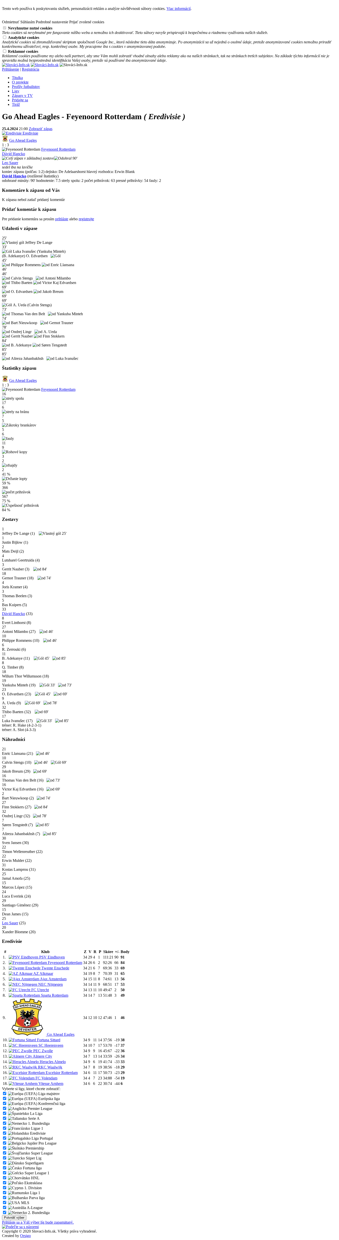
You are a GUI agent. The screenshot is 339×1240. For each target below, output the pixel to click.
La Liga (35, 1113)
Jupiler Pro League (41, 1143)
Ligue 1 (36, 1128)
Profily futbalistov (26, 87)
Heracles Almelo (52, 1062)
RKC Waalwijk (49, 1067)
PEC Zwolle (42, 1051)
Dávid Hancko (13, 154)
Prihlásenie (10, 69)
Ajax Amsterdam (53, 979)
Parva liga (36, 1198)
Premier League (39, 1108)
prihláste (61, 219)
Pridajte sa (20, 100)
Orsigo (25, 1236)
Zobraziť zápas (40, 129)
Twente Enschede (54, 968)
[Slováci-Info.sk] (16, 65)
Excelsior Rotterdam (61, 1073)
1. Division (32, 1188)
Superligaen (34, 1163)
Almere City (42, 1056)
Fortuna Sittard (48, 1040)
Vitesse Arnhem (50, 1083)
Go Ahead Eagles (23, 140)
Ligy (15, 91)
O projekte (20, 82)
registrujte (86, 219)
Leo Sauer (10, 163)
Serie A (33, 1118)
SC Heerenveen (50, 1045)
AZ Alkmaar (43, 973)
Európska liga (48, 1099)
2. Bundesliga (38, 1213)
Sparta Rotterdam (54, 995)
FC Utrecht (39, 990)
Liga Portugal (42, 1138)
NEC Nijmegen (50, 984)
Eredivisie (30, 133)
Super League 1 (36, 1173)
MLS (24, 1203)
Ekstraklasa (32, 1183)
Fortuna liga (32, 1168)
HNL (34, 1178)
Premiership (34, 1148)
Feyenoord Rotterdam (58, 149)
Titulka (17, 78)
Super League (41, 1153)
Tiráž (16, 104)
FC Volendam (45, 1078)
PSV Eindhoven (51, 957)
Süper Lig (33, 1158)
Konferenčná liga (51, 1103)
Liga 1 (34, 1193)
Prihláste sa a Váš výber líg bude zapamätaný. (38, 1222)
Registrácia (30, 69)
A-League (34, 1208)
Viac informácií (179, 8)
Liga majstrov (48, 1094)
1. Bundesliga (38, 1123)
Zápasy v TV (22, 95)
